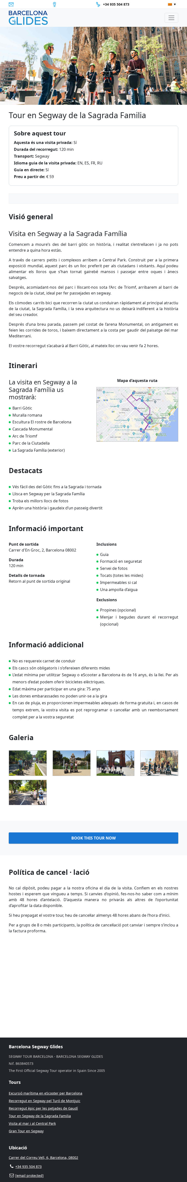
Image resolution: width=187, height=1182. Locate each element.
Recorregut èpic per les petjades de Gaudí (43, 1108)
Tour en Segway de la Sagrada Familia (40, 1116)
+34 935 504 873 (116, 4)
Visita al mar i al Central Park (32, 1123)
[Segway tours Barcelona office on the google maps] (55, 4)
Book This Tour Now (93, 838)
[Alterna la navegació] (171, 18)
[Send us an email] (12, 4)
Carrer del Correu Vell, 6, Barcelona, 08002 (43, 1157)
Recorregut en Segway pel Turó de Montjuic (44, 1100)
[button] (171, 4)
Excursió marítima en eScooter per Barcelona (45, 1093)
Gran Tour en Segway (26, 1131)
